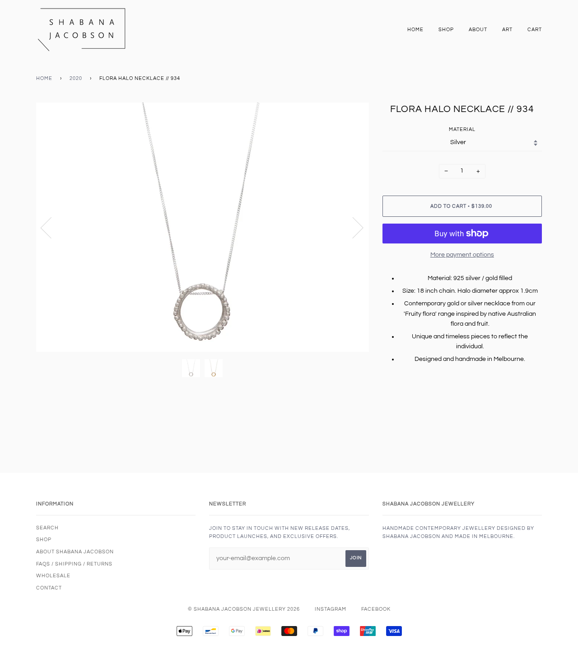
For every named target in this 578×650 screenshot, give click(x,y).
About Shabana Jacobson (75, 551)
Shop (446, 29)
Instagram (330, 609)
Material (462, 129)
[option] (202, 227)
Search (47, 527)
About (478, 29)
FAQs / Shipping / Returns (74, 563)
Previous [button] (51, 227)
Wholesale (53, 575)
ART (507, 29)
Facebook (376, 609)
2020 (76, 78)
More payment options (462, 255)
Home (415, 29)
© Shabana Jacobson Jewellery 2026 (244, 609)
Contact (49, 587)
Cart (534, 29)
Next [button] (352, 227)
